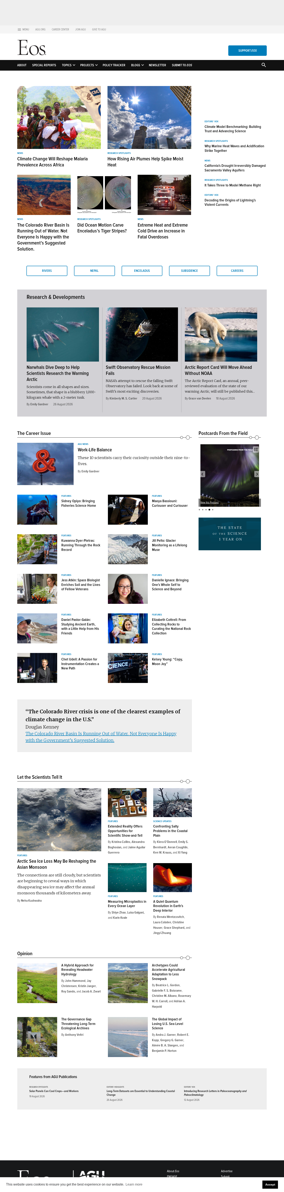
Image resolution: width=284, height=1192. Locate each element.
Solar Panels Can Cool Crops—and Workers (54, 1091)
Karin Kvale (120, 918)
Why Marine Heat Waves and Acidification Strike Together (234, 148)
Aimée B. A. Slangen (165, 1045)
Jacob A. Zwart (91, 991)
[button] (202, 474)
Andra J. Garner (166, 1035)
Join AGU (80, 29)
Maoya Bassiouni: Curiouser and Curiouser (170, 503)
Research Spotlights (119, 153)
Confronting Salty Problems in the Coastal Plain (170, 831)
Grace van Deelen (200, 398)
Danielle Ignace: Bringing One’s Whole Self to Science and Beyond (170, 584)
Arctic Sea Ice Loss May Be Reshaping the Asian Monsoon (56, 864)
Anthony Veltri (74, 1035)
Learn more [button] (134, 1184)
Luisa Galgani (135, 912)
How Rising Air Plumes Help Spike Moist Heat (145, 162)
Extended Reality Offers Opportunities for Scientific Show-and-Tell (125, 831)
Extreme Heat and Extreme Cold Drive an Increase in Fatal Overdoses (163, 231)
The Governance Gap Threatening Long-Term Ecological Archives (78, 1023)
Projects (87, 65)
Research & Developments (56, 297)
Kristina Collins (121, 842)
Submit (225, 1177)
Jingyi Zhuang (162, 933)
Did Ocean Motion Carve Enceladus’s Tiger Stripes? (102, 228)
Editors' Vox (211, 121)
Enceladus (142, 271)
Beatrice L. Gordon (168, 985)
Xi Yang (182, 852)
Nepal (94, 271)
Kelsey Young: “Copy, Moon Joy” (167, 661)
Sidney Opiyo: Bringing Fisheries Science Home (78, 503)
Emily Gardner (39, 404)
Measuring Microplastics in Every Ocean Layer (127, 903)
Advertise (226, 1171)
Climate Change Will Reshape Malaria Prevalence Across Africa (52, 162)
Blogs (135, 65)
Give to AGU (99, 29)
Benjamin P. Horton (164, 1051)
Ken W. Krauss (162, 852)
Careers (237, 271)
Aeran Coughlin (178, 847)
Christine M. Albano (164, 996)
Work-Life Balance (95, 450)
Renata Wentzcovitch (170, 917)
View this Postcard (209, 502)
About (21, 65)
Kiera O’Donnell (167, 842)
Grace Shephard (174, 928)
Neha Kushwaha (31, 901)
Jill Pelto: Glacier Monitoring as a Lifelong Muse (169, 545)
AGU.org (40, 29)
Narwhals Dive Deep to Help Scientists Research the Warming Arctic (58, 373)
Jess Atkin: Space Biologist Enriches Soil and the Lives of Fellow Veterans (80, 584)
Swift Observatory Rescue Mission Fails (138, 370)
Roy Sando (68, 991)
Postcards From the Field (223, 433)
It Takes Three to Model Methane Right (233, 185)
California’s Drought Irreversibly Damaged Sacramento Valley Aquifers (235, 167)
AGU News (83, 444)
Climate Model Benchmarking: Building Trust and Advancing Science (233, 129)
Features (66, 496)
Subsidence (189, 271)
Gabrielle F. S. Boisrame (167, 991)
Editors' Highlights (115, 1087)
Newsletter (157, 65)
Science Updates (162, 821)
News (20, 153)
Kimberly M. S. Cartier (123, 398)
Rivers (47, 271)
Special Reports (44, 65)
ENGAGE (172, 1177)
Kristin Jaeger (87, 986)
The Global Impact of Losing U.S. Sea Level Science (167, 1023)
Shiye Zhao (119, 912)
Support (247, 51)
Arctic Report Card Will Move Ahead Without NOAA (218, 370)
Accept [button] (270, 1184)
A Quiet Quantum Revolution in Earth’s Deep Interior (168, 906)
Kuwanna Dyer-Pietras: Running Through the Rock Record (80, 545)
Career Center (60, 29)
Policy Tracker (114, 65)
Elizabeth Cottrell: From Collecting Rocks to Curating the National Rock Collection (171, 626)
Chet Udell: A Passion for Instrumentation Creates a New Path (80, 663)
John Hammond (75, 981)
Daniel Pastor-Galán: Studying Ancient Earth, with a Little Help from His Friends (80, 626)
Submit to (182, 65)
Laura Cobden (162, 922)
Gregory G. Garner (171, 1040)
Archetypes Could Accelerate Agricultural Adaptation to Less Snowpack (168, 972)
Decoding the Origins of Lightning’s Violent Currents (230, 202)
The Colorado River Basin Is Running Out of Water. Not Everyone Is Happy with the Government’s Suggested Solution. (43, 237)
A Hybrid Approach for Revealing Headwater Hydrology (77, 969)
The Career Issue (34, 433)
